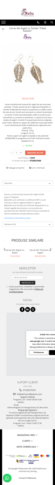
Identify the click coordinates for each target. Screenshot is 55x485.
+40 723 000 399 (31, 425)
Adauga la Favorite (16, 167)
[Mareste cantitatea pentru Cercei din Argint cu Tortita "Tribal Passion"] (21, 153)
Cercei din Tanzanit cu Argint (40, 251)
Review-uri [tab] (10, 224)
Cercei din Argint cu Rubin (15, 251)
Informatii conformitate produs (17, 218)
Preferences (39, 352)
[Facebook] (22, 309)
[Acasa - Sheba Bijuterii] (27, 12)
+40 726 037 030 (31, 402)
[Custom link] (3, 23)
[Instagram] (32, 309)
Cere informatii (38, 167)
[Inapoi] (2, 29)
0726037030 (29, 390)
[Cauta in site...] (52, 22)
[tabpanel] (27, 69)
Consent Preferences (27, 478)
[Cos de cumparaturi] (45, 22)
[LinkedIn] (27, 309)
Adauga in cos (35, 152)
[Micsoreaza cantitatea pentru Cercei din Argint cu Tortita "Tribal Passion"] (12, 153)
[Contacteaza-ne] (38, 22)
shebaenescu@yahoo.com (29, 394)
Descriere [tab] (8, 183)
